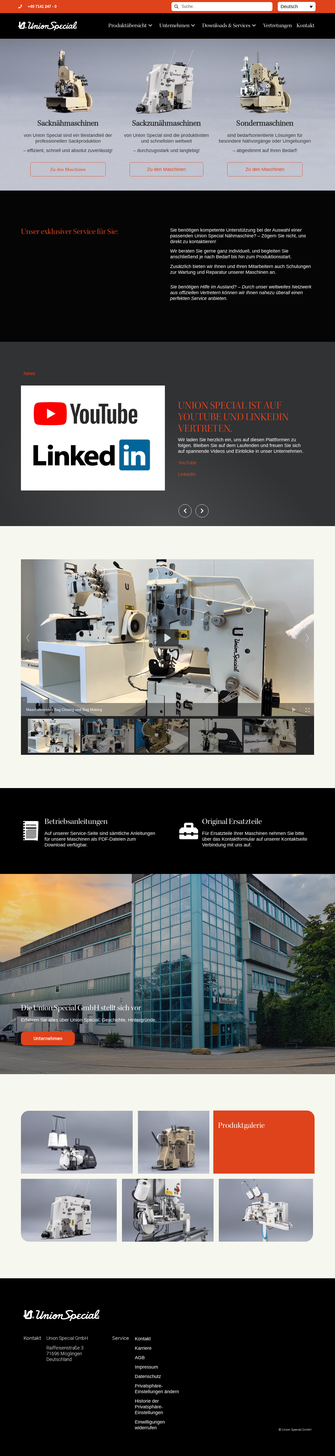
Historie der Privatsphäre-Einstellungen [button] (149, 1406)
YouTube (187, 462)
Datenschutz (148, 1376)
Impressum (146, 1367)
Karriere (143, 1348)
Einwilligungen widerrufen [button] (150, 1424)
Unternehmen (174, 25)
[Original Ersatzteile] (188, 831)
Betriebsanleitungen (76, 821)
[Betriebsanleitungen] (31, 831)
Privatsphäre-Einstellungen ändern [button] (157, 1388)
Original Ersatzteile (232, 821)
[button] (297, 6)
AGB (140, 1357)
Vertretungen (277, 25)
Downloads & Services (226, 25)
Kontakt (306, 25)
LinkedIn (187, 474)
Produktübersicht (127, 25)
